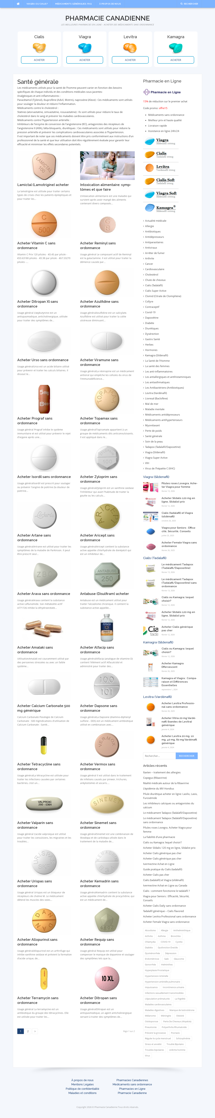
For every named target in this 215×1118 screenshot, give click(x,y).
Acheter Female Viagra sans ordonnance (166, 921)
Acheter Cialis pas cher (156, 874)
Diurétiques (152, 328)
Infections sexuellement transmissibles (164, 992)
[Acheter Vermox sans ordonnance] (107, 744)
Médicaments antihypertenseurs (163, 420)
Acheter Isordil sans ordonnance (44, 477)
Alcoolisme (150, 930)
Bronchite (176, 936)
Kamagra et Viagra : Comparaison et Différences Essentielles (179, 682)
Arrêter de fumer (155, 253)
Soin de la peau (154, 441)
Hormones (151, 350)
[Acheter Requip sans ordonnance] (107, 920)
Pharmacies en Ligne (132, 1088)
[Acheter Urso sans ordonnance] (44, 340)
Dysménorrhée (152, 953)
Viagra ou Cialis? (37, 4)
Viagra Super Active (156, 457)
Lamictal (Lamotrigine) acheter (43, 185)
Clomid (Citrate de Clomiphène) (163, 296)
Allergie (149, 226)
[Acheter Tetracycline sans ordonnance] (44, 744)
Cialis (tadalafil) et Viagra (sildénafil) (163, 880)
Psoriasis (175, 1032)
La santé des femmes (157, 366)
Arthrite (149, 258)
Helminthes (167, 964)
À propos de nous (110, 4)
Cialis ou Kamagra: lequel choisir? (162, 842)
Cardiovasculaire (154, 269)
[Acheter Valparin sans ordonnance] (44, 803)
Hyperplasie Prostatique (157, 970)
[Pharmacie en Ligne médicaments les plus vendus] (161, 174)
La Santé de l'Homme (157, 360)
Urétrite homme (177, 1049)
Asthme (162, 936)
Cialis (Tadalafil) (154, 285)
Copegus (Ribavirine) (155, 777)
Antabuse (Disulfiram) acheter (104, 594)
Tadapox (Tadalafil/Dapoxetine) (162, 447)
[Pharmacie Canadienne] (162, 91)
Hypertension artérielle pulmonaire (162, 981)
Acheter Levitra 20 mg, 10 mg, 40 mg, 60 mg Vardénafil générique (179, 740)
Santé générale (153, 436)
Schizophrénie (183, 1038)
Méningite (166, 1015)
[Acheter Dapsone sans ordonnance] (107, 686)
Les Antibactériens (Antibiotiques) (164, 387)
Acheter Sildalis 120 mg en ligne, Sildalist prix (169, 847)
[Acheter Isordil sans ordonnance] (44, 457)
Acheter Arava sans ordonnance (43, 594)
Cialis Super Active (155, 290)
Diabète (149, 323)
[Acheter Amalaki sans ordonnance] (44, 628)
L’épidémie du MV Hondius (158, 788)
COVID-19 (165, 941)
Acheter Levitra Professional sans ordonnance (169, 916)
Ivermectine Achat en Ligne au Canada (165, 885)
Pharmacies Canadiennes (132, 1080)
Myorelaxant (152, 425)
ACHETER (39, 60)
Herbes (149, 344)
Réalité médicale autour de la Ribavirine (166, 783)
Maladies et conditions (82, 1093)
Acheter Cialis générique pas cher (162, 853)
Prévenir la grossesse (155, 1032)
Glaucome (179, 958)
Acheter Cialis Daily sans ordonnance (164, 905)
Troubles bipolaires (154, 1049)
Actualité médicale (155, 220)
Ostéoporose (151, 1021)
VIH (147, 463)
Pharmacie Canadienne (107, 18)
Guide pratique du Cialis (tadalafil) (162, 869)
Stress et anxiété (153, 1044)
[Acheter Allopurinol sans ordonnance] (44, 920)
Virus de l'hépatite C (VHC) (160, 468)
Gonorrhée (150, 964)
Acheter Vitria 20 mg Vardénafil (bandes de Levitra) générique (179, 722)
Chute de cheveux (155, 280)
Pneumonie (151, 1027)
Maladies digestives (154, 1010)
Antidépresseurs (154, 236)
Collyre (149, 301)
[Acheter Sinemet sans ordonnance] (107, 803)
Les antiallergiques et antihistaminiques (168, 377)
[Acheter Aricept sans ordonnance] (107, 516)
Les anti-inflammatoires (159, 371)
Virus (147, 1055)
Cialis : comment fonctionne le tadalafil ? (166, 890)
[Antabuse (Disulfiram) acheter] (107, 574)
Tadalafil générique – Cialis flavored (163, 911)
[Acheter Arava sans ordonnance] (44, 574)
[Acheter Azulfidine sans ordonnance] (107, 282)
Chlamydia (150, 941)
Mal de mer (151, 403)
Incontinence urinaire (173, 987)
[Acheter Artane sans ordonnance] (44, 516)
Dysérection (152, 333)
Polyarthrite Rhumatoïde (174, 1027)
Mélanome (150, 1015)
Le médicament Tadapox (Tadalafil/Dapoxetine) (170, 812)
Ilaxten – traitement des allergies (162, 772)
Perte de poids (153, 430)
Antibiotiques (153, 231)
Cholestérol (151, 274)
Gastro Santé (152, 339)
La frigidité (180, 998)
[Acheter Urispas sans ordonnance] (44, 861)
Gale (166, 958)
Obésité (180, 1015)
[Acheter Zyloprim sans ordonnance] (107, 457)
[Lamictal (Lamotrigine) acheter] (44, 165)
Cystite (179, 941)
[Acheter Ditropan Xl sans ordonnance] (44, 282)
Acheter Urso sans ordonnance (43, 360)
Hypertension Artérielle (156, 975)
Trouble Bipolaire (175, 1044)
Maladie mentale (154, 409)
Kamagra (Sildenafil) (156, 355)
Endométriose (152, 958)
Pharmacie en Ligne (162, 81)
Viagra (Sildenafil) (155, 452)
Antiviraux (151, 247)
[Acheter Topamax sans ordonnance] (107, 399)
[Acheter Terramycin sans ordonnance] (44, 978)
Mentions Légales (82, 1084)
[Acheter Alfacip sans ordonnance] (107, 628)
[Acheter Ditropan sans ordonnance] (107, 978)
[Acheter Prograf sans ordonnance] (44, 399)
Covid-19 (150, 312)
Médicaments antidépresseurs (162, 414)
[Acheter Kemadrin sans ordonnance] (107, 861)
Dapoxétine (151, 317)
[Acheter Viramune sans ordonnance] (107, 340)
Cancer (149, 263)
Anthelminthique (181, 930)
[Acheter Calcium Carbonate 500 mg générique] (44, 686)
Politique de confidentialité (82, 1088)
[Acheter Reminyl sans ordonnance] (107, 223)
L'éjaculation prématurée (157, 998)
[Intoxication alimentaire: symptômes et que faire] (107, 165)
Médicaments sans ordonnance (132, 1084)
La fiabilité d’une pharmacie (159, 837)
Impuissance (151, 987)
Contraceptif (152, 306)
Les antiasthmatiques (157, 382)
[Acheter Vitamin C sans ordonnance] (44, 223)
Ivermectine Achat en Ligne (158, 864)
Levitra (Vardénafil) (156, 393)
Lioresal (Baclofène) (156, 398)
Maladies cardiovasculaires (158, 1004)
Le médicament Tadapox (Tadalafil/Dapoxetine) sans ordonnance (179, 583)
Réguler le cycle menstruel (158, 1038)
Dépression (170, 953)
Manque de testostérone (181, 1010)
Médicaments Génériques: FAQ (73, 4)
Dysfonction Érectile (168, 947)
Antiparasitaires (154, 242)
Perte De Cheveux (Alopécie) (177, 1021)
